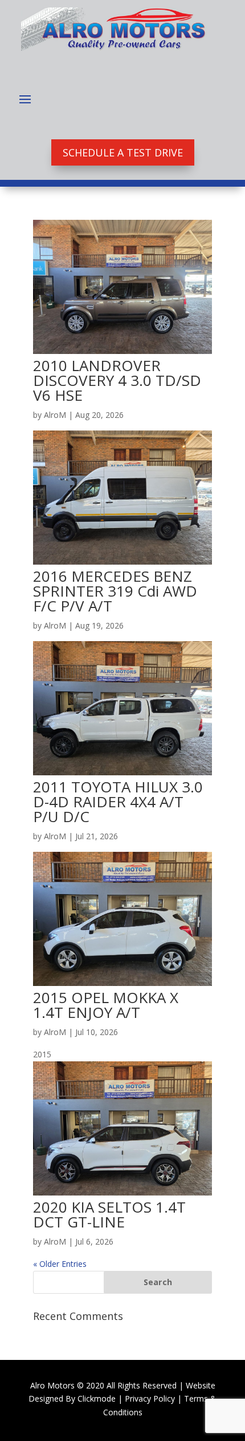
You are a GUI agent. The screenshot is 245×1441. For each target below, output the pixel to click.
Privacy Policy (150, 1398)
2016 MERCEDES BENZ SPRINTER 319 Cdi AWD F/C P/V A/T (115, 591)
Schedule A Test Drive (123, 152)
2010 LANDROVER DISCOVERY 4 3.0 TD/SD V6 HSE (117, 380)
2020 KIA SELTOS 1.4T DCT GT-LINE (109, 1214)
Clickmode (96, 1398)
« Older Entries (60, 1263)
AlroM (55, 414)
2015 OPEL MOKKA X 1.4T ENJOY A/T (105, 1005)
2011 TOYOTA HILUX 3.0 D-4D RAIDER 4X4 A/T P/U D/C (118, 801)
